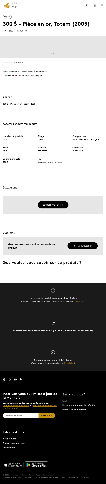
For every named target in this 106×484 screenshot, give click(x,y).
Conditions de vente (69, 477)
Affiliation (84, 477)
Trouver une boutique (14, 443)
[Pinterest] (20, 379)
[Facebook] (4, 379)
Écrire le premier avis (53, 205)
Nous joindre (9, 438)
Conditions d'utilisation (48, 477)
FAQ (64, 400)
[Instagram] (9, 379)
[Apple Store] (13, 465)
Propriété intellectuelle (12, 477)
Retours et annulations (74, 409)
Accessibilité (9, 447)
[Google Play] (36, 464)
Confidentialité (30, 477)
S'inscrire (46, 415)
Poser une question (82, 246)
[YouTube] (15, 379)
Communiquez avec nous (16, 405)
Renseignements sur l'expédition (79, 405)
